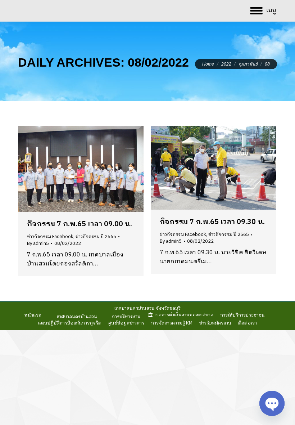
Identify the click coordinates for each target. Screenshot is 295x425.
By (38, 243)
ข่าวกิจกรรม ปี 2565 (96, 237)
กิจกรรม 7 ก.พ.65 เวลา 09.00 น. (79, 224)
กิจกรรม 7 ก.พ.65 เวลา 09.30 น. (212, 222)
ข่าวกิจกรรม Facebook (50, 237)
